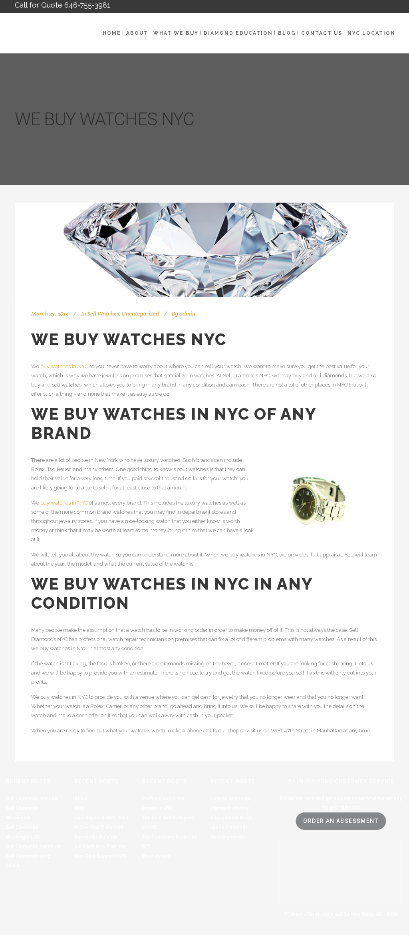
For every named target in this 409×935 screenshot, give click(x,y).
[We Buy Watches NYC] (204, 250)
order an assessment (340, 821)
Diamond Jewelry (229, 808)
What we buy (156, 856)
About (81, 798)
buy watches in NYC (64, 366)
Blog (79, 808)
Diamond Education (96, 837)
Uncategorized (140, 313)
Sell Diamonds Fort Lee (31, 798)
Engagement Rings (231, 818)
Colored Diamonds (231, 798)
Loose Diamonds (229, 827)
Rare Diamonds (227, 837)
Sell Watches (103, 313)
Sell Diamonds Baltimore (33, 846)
